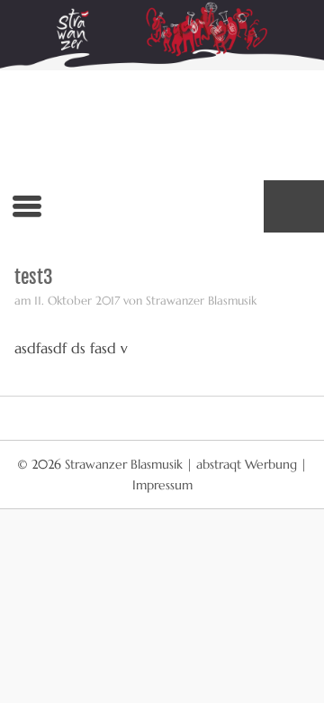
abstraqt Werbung (246, 464)
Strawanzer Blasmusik (125, 464)
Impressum (162, 485)
